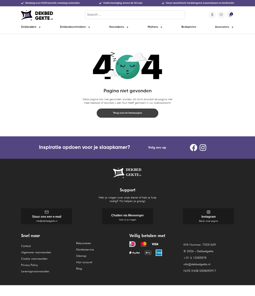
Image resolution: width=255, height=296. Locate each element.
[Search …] (135, 14)
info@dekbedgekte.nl (46, 220)
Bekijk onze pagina (208, 220)
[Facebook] (193, 147)
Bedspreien (188, 27)
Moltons (153, 27)
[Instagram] (203, 147)
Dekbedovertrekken (73, 27)
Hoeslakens (116, 27)
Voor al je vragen (127, 219)
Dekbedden (28, 27)
